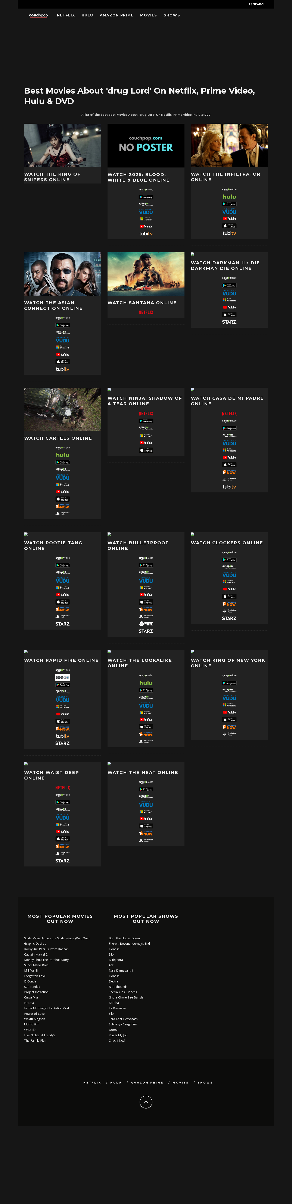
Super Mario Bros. (36, 965)
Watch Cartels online (58, 438)
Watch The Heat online (143, 772)
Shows (172, 15)
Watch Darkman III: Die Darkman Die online (225, 265)
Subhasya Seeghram (123, 1024)
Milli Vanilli (31, 970)
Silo (111, 954)
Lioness (114, 949)
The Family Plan (35, 1040)
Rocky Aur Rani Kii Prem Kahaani (46, 949)
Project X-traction (36, 992)
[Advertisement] (146, 52)
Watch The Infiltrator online (226, 177)
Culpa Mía (31, 997)
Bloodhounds (118, 987)
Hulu (87, 15)
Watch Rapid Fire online (61, 660)
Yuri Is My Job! (118, 1035)
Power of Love (34, 1014)
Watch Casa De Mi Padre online (227, 401)
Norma (29, 1003)
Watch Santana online (142, 302)
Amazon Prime (117, 15)
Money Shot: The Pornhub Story (46, 960)
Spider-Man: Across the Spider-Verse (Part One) (57, 938)
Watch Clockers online (227, 542)
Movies (148, 15)
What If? (29, 1030)
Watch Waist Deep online (51, 775)
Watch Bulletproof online (138, 545)
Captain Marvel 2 (35, 954)
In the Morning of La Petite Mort (46, 1008)
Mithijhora (116, 960)
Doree (113, 1030)
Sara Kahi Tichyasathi (123, 1019)
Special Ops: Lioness (123, 992)
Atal (111, 965)
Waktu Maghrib (34, 1019)
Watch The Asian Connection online (53, 305)
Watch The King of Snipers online (52, 177)
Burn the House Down (124, 938)
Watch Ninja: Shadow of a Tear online (145, 401)
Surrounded (32, 987)
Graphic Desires (35, 943)
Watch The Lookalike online (140, 663)
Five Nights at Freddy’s (39, 1035)
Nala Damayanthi (121, 970)
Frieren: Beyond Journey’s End (129, 943)
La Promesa (117, 1008)
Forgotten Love (35, 976)
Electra (113, 981)
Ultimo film (31, 1024)
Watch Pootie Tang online (53, 545)
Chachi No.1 (117, 1040)
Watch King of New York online (228, 663)
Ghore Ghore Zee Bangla (126, 997)
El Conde (30, 981)
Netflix (66, 15)
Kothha (114, 1003)
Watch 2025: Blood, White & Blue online (139, 177)
